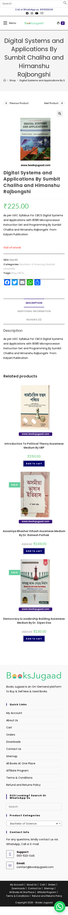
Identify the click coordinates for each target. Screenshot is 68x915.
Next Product (51, 103)
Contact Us (13, 749)
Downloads (13, 742)
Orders (10, 735)
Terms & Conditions (19, 778)
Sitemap (11, 756)
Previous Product (19, 103)
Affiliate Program (17, 770)
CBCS (20, 273)
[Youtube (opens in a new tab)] (36, 13)
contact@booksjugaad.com (35, 867)
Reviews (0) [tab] (34, 319)
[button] (65, 4)
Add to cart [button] (34, 463)
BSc (13, 273)
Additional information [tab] (34, 311)
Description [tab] (34, 302)
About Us (12, 720)
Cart (9, 727)
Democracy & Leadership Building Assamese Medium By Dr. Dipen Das (34, 621)
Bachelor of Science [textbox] (33, 823)
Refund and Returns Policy (23, 785)
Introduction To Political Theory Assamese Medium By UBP (34, 446)
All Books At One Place (20, 763)
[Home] (4, 80)
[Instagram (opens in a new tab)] (32, 13)
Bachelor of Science (31, 264)
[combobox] (34, 823)
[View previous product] (6, 103)
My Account (14, 713)
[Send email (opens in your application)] (41, 13)
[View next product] (62, 103)
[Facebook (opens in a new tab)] (27, 13)
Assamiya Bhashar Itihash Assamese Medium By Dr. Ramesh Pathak (34, 533)
